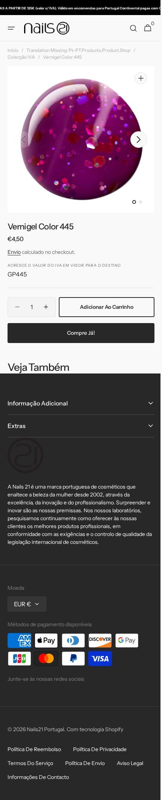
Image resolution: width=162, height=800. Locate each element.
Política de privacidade (100, 749)
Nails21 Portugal (45, 729)
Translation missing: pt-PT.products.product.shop (78, 50)
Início (13, 50)
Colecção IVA (21, 57)
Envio (14, 252)
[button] (11, 28)
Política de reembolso (34, 749)
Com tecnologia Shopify (95, 729)
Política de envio (85, 763)
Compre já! (78, 332)
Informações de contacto (38, 777)
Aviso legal (130, 763)
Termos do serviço (30, 763)
